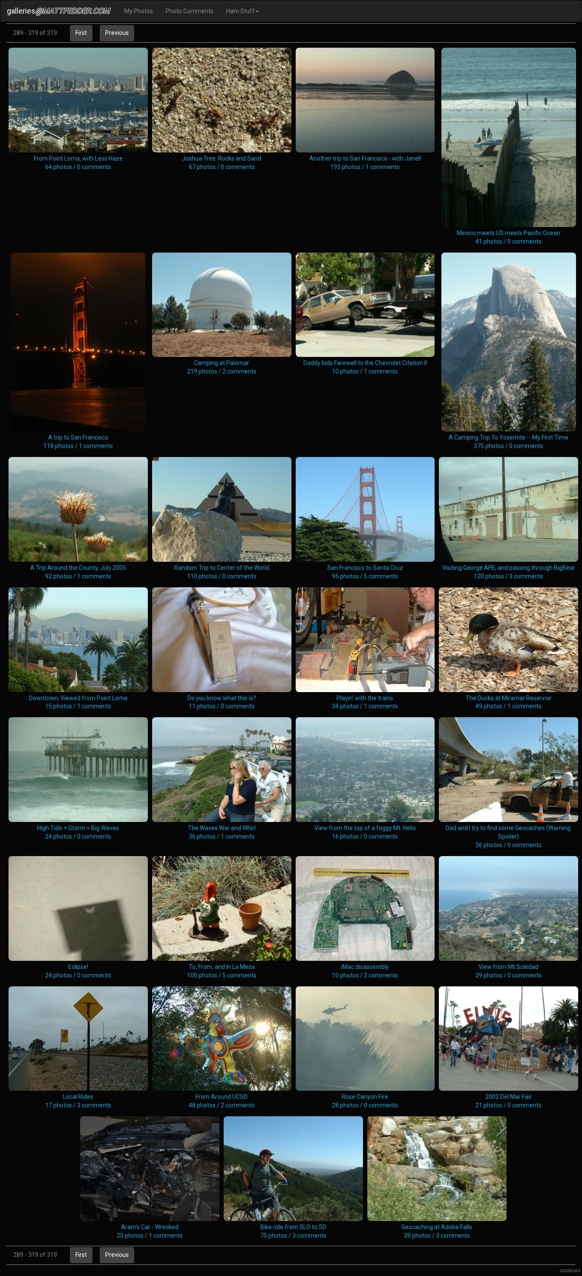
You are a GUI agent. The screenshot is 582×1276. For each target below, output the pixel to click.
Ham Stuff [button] (240, 11)
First (81, 32)
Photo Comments (189, 11)
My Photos (138, 11)
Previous (117, 32)
